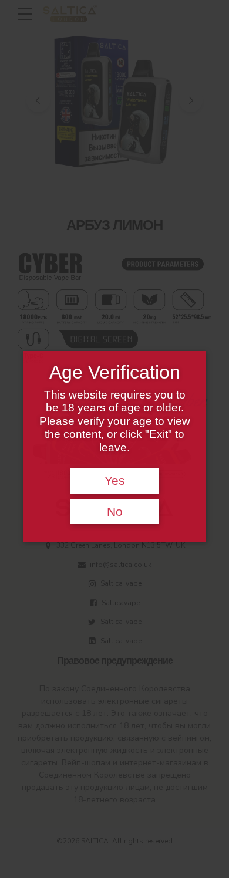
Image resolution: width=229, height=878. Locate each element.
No (115, 512)
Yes (115, 481)
